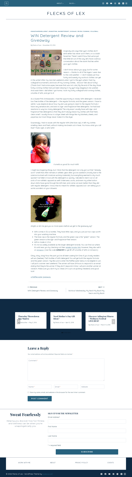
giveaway (73, 31)
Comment (33, 360)
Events (111, 463)
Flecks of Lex (37, 45)
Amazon (40, 250)
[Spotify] (119, 3)
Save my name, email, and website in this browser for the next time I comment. (57, 392)
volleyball (94, 31)
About (53, 463)
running (86, 31)
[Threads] (126, 3)
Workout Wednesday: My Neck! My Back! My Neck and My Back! (86, 290)
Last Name (52, 436)
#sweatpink (53, 31)
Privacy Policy (81, 463)
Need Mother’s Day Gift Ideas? (64, 317)
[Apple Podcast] (123, 3)
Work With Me (24, 463)
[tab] (62, 332)
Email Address (54, 417)
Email (57, 387)
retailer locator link (73, 247)
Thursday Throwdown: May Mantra (28, 317)
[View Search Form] (6, 3)
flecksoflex (23, 322)
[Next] (113, 321)
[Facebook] (107, 3)
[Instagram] (103, 3)
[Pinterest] (115, 3)
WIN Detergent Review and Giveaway (43, 289)
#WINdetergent (63, 31)
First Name (52, 426)
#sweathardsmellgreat (39, 31)
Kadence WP (47, 474)
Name (32, 387)
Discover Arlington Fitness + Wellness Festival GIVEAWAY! (101, 318)
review (80, 31)
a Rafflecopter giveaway (41, 277)
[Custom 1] (125, 474)
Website (84, 387)
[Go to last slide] (18, 321)
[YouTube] (111, 3)
